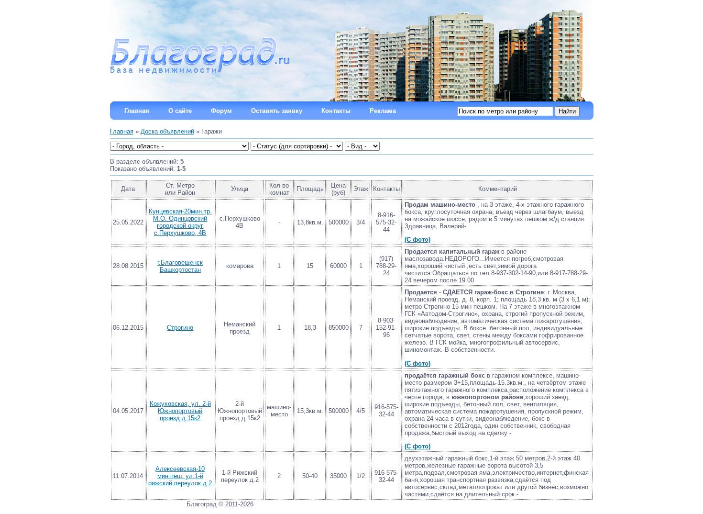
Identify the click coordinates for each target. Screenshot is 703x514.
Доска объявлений (167, 131)
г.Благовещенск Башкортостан (180, 266)
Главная (121, 131)
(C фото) (417, 239)
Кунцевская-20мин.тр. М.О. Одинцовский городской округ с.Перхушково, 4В (180, 222)
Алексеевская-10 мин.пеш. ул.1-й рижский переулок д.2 (180, 476)
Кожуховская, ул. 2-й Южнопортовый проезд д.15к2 (180, 411)
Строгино (180, 327)
